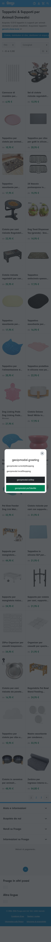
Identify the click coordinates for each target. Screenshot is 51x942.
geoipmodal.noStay (25, 480)
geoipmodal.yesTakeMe (25, 488)
